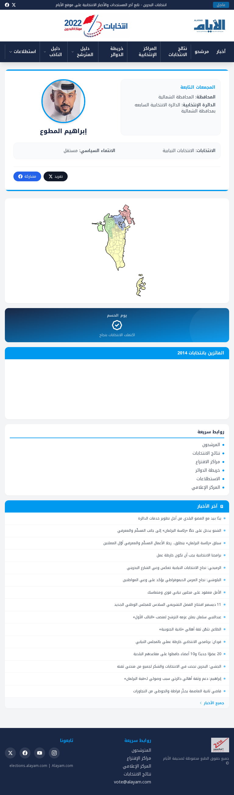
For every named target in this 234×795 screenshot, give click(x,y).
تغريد (59, 176)
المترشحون (141, 750)
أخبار (220, 52)
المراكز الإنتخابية (148, 51)
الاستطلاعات (208, 479)
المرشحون (211, 445)
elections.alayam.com (28, 765)
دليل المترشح (85, 51)
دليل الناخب (55, 51)
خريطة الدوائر (116, 51)
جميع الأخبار (214, 703)
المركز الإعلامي (206, 487)
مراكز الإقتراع (139, 758)
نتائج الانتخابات (177, 51)
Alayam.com (62, 765)
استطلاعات (25, 52)
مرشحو (202, 52)
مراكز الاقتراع (208, 462)
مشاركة (30, 176)
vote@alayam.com (132, 782)
